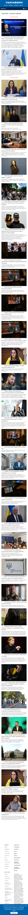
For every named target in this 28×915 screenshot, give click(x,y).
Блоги (15, 855)
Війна (6, 847)
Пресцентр (16, 5)
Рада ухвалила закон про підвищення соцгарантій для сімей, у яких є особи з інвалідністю (12, 419)
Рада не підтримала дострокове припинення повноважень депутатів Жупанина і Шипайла (14, 261)
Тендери (7, 886)
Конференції (17, 865)
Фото (15, 851)
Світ (6, 857)
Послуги (6, 5)
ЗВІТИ (6, 897)
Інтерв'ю (16, 849)
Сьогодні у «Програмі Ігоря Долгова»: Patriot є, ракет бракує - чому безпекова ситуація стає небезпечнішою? (12, 38)
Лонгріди (16, 859)
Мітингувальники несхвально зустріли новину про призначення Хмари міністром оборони (13, 202)
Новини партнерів (16, 862)
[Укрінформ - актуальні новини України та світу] (14, 2)
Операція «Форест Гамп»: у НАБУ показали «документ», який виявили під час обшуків (12, 628)
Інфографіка (17, 857)
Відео (15, 853)
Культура (7, 864)
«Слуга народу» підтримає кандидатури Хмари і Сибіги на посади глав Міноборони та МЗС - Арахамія (13, 736)
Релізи (15, 870)
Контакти (7, 876)
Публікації (16, 847)
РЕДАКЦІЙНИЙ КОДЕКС (8, 900)
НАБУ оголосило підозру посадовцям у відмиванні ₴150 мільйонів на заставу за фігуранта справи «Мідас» (13, 231)
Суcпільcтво (7, 862)
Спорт (6, 868)
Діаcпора (7, 866)
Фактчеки (7, 855)
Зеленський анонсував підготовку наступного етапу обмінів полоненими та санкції (12, 124)
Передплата (7, 878)
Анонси (21, 5)
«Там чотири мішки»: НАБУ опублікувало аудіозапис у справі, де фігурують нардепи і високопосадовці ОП (13, 683)
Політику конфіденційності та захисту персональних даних (14, 909)
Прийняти (14, 912)
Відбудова (7, 849)
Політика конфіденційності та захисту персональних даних (8, 893)
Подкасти (16, 845)
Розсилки (7, 903)
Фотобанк (11, 5)
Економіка (7, 853)
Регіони (6, 859)
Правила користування (8, 883)
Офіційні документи (17, 868)
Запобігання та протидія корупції (9, 889)
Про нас (6, 874)
